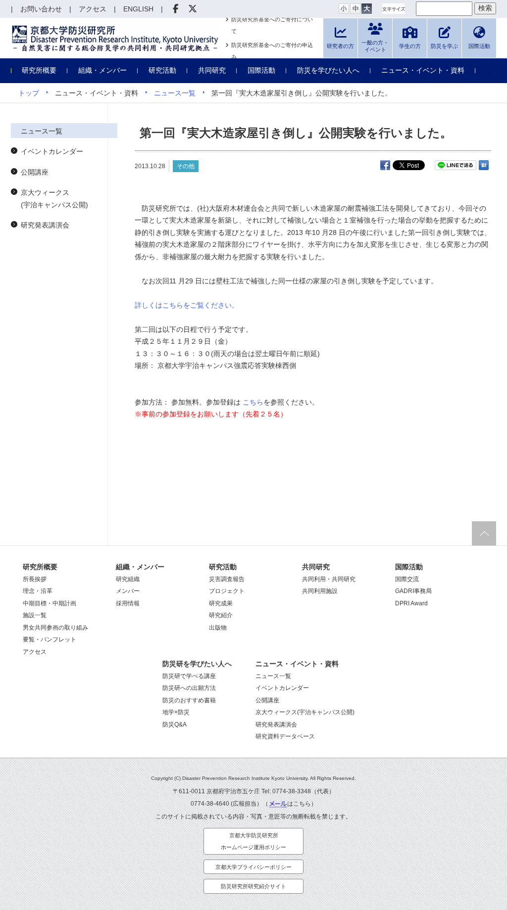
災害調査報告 (227, 579)
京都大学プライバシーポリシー (253, 867)
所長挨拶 (35, 579)
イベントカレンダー (52, 151)
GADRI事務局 (413, 591)
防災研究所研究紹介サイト (253, 886)
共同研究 (212, 70)
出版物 (218, 627)
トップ (28, 93)
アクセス (35, 651)
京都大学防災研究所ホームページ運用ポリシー (253, 841)
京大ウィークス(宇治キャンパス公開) (54, 198)
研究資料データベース (285, 736)
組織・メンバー (102, 70)
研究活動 (162, 70)
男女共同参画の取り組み (55, 627)
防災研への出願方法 (189, 687)
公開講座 (35, 172)
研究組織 (128, 579)
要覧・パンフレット (49, 639)
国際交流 (407, 579)
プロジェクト (227, 591)
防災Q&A (174, 724)
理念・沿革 (37, 591)
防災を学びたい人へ (328, 70)
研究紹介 (221, 615)
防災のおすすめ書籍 (189, 700)
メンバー (128, 591)
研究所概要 (39, 70)
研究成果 (221, 603)
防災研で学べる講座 (189, 676)
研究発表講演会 (45, 225)
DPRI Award (411, 603)
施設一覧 (35, 615)
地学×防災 (176, 712)
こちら (252, 402)
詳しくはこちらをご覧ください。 (187, 305)
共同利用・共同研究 (328, 579)
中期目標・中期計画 (49, 603)
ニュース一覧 (175, 93)
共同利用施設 (320, 591)
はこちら (299, 803)
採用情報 (128, 603)
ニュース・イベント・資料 (422, 70)
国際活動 (261, 70)
